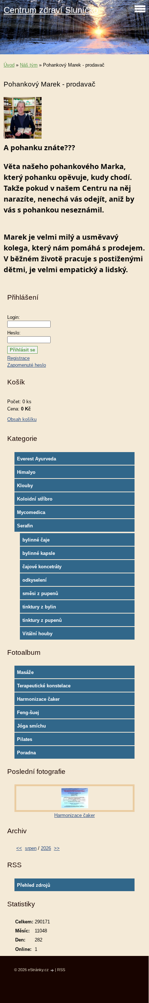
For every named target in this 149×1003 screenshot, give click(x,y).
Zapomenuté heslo (26, 365)
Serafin (25, 525)
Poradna (26, 752)
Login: (13, 317)
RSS (61, 970)
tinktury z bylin (39, 607)
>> (57, 848)
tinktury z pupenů (42, 620)
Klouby (25, 485)
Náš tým (29, 65)
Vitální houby (37, 633)
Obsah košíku (22, 419)
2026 (46, 848)
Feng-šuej (28, 712)
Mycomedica (31, 512)
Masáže (25, 672)
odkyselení (34, 580)
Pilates (24, 739)
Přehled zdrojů (33, 885)
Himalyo (26, 472)
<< (19, 848)
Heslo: (14, 333)
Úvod (9, 65)
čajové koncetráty (41, 566)
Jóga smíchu (31, 726)
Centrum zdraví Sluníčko (51, 10)
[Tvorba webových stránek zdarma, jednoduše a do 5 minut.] (52, 970)
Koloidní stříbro (34, 499)
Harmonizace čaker (38, 699)
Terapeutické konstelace (44, 685)
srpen (31, 848)
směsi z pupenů (40, 593)
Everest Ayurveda (36, 459)
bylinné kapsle (38, 553)
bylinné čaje (36, 540)
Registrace (18, 358)
